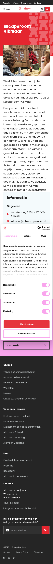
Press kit (8, 465)
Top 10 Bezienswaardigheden (19, 372)
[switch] (46, 293)
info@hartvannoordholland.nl (19, 508)
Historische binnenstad (16, 377)
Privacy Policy (22, 552)
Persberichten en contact (17, 460)
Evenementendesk (13, 421)
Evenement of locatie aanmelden (22, 426)
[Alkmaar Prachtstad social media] (4, 558)
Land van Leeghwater (15, 382)
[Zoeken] (42, 9)
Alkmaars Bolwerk (13, 432)
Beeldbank (9, 471)
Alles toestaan (26, 324)
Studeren (37, 3)
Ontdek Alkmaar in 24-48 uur (19, 398)
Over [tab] (43, 236)
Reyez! (24, 547)
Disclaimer (38, 552)
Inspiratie (13, 345)
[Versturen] (45, 530)
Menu (7, 9)
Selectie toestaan (26, 333)
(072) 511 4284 (11, 503)
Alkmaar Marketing (14, 437)
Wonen (16, 3)
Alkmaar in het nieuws (15, 476)
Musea (7, 393)
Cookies (6, 552)
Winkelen (8, 388)
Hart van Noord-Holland (16, 416)
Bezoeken (7, 3)
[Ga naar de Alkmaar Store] (47, 9)
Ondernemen (26, 3)
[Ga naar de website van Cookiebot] (38, 228)
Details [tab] (27, 236)
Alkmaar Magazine (13, 442)
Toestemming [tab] (10, 236)
